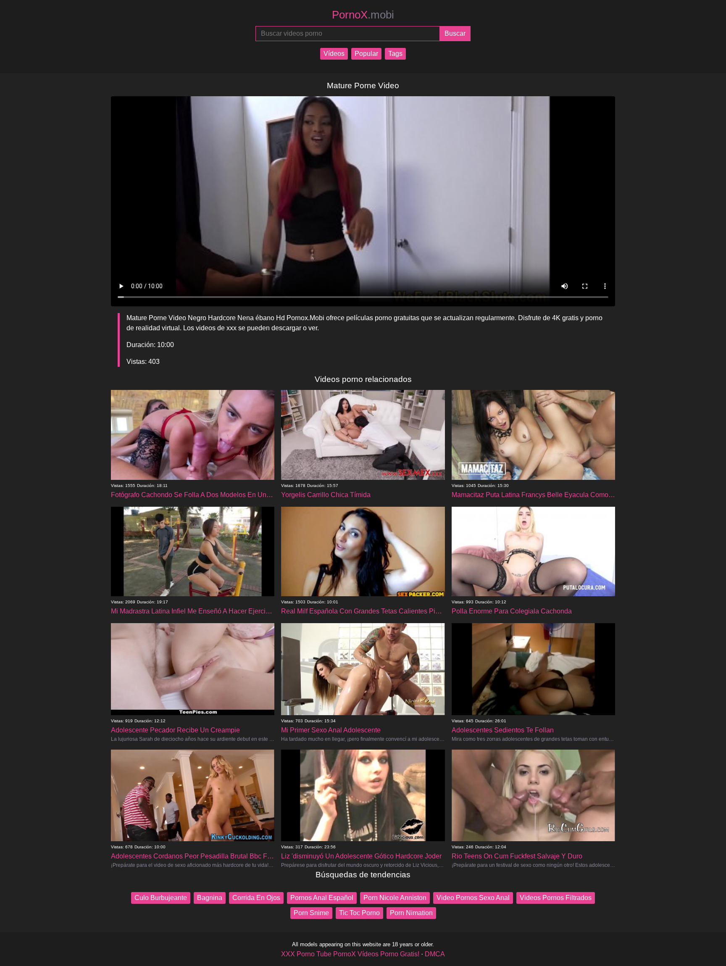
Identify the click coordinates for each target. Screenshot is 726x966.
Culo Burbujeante (160, 897)
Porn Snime (311, 912)
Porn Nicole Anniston (394, 897)
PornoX (363, 15)
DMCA (435, 954)
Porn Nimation (411, 912)
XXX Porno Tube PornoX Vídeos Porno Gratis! (350, 954)
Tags (395, 53)
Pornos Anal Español (321, 897)
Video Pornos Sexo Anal (473, 897)
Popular (366, 53)
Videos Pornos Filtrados (556, 897)
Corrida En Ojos (256, 897)
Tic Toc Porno (359, 912)
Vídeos (334, 53)
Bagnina (209, 897)
